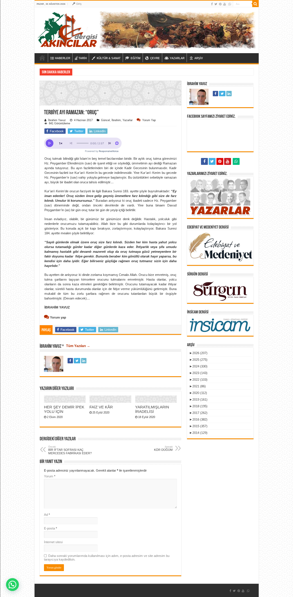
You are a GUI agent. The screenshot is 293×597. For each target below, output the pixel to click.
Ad (47, 514)
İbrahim (116, 120)
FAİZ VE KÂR (101, 407)
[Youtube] (224, 4)
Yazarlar (127, 120)
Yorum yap (149, 120)
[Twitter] (216, 4)
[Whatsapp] (229, 4)
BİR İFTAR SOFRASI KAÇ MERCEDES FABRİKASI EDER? (70, 450)
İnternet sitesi (53, 542)
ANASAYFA (42, 57)
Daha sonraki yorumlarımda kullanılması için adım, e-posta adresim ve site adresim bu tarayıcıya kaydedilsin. (106, 557)
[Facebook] (212, 4)
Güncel (105, 120)
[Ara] (255, 4)
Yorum (49, 476)
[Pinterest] (220, 4)
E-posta (50, 528)
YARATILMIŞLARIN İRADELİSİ (152, 409)
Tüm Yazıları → (78, 346)
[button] (110, 122)
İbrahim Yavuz (57, 120)
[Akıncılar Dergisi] (68, 29)
